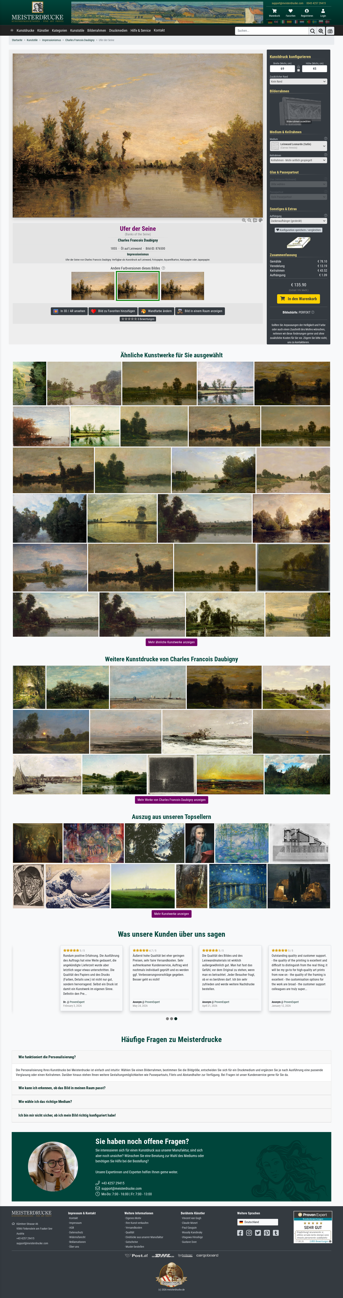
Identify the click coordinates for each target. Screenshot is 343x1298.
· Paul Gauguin (189, 1227)
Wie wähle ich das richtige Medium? (45, 1101)
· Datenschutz (75, 1232)
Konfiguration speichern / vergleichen (300, 230)
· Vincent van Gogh (191, 1218)
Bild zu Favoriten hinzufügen (115, 311)
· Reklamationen (77, 1242)
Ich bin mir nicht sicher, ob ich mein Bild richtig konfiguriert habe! (67, 1115)
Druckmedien (118, 31)
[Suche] (312, 31)
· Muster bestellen (134, 1246)
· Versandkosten (133, 1227)
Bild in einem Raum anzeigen (202, 311)
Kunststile (77, 31)
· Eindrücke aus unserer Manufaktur (143, 1237)
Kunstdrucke (25, 31)
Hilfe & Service (141, 31)
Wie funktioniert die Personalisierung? (47, 1057)
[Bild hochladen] (330, 31)
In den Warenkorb (301, 298)
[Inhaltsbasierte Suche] (321, 31)
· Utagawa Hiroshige (192, 1237)
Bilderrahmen (96, 31)
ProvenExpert (59, 1002)
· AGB (71, 1227)
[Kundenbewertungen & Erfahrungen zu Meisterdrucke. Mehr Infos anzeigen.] (313, 1227)
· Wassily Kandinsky (191, 1232)
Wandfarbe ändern (159, 311)
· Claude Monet (189, 1223)
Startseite (17, 40)
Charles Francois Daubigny (79, 40)
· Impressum (75, 1223)
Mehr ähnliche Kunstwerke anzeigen (171, 642)
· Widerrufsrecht (76, 1237)
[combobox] (298, 81)
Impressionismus (51, 40)
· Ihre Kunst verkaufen (136, 1223)
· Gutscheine (131, 1242)
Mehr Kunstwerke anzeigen (171, 914)
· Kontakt (73, 1218)
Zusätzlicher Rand (279, 76)
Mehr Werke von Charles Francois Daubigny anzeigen (172, 800)
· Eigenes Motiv (132, 1218)
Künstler (43, 31)
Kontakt (159, 30)
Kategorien (59, 31)
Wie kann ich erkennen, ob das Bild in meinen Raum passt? (62, 1088)
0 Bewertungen (145, 319)
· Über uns (73, 1246)
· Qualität (129, 1232)
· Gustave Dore (189, 1242)
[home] (12, 30)
